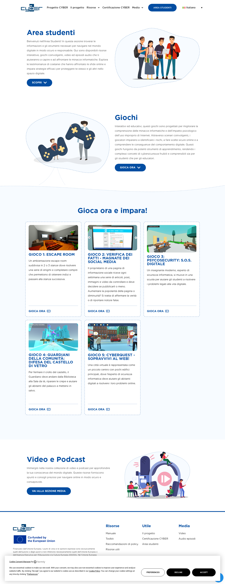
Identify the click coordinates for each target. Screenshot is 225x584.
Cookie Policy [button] (94, 571)
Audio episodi (187, 538)
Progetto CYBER (57, 7)
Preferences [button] (32, 574)
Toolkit (110, 538)
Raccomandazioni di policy (122, 544)
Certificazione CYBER (116, 7)
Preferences (152, 572)
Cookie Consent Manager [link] (20, 562)
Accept (204, 572)
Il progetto (77, 7)
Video (182, 533)
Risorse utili (113, 549)
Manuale (111, 533)
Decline (178, 572)
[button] (192, 8)
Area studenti (150, 544)
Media (136, 7)
